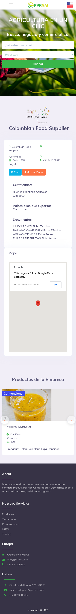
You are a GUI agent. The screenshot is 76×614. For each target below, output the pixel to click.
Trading (6, 534)
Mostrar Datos (34, 172)
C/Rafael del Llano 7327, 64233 (27, 585)
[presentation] (4, 420)
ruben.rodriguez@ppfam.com (26, 590)
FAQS (5, 529)
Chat (16, 172)
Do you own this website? (26, 284)
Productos (8, 514)
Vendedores (9, 519)
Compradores (10, 524)
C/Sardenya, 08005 (18, 554)
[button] (38, 303)
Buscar (38, 64)
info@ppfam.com (17, 559)
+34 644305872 (15, 564)
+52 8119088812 (18, 595)
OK (55, 284)
